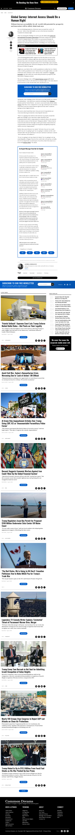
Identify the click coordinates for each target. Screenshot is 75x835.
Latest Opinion (9, 812)
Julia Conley (4, 532)
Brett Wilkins (4, 334)
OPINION (10, 8)
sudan (6, 388)
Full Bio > (27, 268)
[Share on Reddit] (11, 48)
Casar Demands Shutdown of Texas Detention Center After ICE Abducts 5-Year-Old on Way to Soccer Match (62, 309)
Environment (8, 819)
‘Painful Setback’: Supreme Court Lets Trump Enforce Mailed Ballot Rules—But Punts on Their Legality (23, 324)
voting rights (7, 340)
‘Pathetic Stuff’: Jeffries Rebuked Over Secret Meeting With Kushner (62, 301)
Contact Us (42, 819)
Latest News (8, 810)
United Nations (39, 79)
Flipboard (59, 814)
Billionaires (25, 822)
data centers (7, 538)
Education (8, 817)
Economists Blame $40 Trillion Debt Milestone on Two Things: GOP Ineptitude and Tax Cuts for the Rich (62, 297)
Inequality (25, 814)
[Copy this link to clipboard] (44, 341)
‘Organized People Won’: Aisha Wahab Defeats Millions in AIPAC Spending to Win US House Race (62, 325)
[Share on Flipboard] (11, 45)
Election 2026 (26, 824)
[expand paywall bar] (73, 3)
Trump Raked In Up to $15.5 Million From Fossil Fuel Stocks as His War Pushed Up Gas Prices (23, 769)
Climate (7, 814)
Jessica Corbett (5, 382)
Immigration (25, 812)
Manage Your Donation (45, 815)
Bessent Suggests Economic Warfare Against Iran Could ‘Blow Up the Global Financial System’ (22, 472)
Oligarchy (25, 810)
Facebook (60, 812)
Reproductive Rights (27, 819)
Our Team (41, 812)
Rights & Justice (9, 824)
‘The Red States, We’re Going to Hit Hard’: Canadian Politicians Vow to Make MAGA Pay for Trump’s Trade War (23, 573)
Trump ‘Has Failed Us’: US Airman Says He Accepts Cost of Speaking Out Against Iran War (50, 51)
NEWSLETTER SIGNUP (62, 8)
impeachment (7, 438)
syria (6, 686)
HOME (2, 12)
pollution (7, 735)
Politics (7, 822)
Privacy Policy (47, 831)
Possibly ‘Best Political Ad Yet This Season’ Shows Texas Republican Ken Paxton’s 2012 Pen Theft (31, 51)
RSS (58, 817)
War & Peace (8, 826)
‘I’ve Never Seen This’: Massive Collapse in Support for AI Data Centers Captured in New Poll (63, 305)
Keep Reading (23, 337)
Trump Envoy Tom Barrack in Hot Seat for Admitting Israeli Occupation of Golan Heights (23, 670)
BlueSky (59, 810)
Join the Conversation (37, 277)
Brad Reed (4, 581)
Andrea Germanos (11, 37)
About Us (41, 810)
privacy (20, 104)
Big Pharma (25, 815)
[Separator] (11, 51)
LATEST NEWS (5, 8)
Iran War (24, 820)
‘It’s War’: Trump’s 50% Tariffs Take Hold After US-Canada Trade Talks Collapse (62, 332)
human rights (27, 142)
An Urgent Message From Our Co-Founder (31, 149)
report (45, 79)
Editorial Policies (43, 814)
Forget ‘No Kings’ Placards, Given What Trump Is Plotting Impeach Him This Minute (62, 329)
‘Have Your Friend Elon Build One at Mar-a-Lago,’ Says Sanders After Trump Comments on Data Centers (63, 321)
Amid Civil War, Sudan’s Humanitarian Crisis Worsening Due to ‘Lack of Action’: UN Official (20, 374)
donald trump (8, 785)
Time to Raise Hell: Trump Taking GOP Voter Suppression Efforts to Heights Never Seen (62, 313)
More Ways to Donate (45, 817)
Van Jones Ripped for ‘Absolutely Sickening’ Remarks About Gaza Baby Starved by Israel (62, 317)
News (5, 12)
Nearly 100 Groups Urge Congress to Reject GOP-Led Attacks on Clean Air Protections (23, 720)
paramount (7, 636)
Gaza (23, 817)
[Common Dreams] (33, 8)
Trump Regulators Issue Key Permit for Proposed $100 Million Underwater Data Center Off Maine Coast (22, 523)
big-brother (10, 12)
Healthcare (8, 820)
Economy (7, 815)
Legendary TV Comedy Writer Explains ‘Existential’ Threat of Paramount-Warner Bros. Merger (22, 621)
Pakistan (52, 101)
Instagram (60, 815)
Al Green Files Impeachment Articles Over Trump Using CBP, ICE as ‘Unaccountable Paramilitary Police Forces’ (23, 423)
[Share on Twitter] (11, 42)
